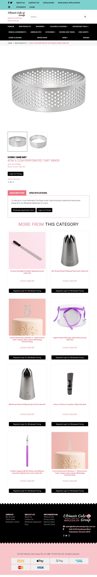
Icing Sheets (83, 32)
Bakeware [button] (40, 26)
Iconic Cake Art (19, 167)
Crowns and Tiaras (67, 32)
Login (32, 7)
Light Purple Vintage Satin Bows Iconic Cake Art (70, 338)
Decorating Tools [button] (80, 26)
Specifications (38, 193)
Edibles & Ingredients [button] (17, 32)
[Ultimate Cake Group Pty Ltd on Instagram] (69, 535)
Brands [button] (86, 38)
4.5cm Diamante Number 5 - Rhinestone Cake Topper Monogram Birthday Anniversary (27, 339)
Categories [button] (50, 32)
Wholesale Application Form (23, 210)
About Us (20, 3)
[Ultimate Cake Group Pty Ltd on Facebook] (63, 535)
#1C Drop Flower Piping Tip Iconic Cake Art (70, 271)
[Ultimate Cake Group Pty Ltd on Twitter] (66, 535)
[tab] (17, 193)
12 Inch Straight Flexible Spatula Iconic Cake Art (27, 272)
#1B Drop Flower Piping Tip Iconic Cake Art (27, 404)
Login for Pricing (15, 174)
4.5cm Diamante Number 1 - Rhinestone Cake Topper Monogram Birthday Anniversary (69, 473)
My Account (10, 517)
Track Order (10, 519)
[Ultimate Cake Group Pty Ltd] (16, 14)
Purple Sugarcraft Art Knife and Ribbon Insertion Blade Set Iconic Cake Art (27, 472)
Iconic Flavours (15, 38)
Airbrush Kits (36, 32)
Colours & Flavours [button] (58, 26)
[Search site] (85, 16)
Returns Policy (49, 522)
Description (17, 193)
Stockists (21, 7)
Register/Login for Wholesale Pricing (27, 291)
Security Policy (49, 524)
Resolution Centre (12, 522)
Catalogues (48, 3)
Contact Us (34, 3)
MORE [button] (64, 38)
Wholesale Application (69, 3)
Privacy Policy (49, 519)
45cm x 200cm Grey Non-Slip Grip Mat (69, 404)
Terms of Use (49, 517)
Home (10, 26)
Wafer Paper (42, 38)
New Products (25, 26)
